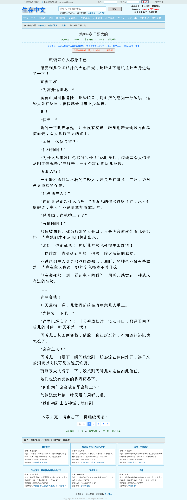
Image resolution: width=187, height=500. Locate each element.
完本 (51, 18)
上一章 (76, 39)
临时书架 (91, 13)
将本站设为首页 (32, 2)
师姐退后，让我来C (58, 25)
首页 (25, 18)
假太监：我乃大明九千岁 (93, 447)
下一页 (105, 424)
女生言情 (97, 18)
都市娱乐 (85, 18)
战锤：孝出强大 (141, 447)
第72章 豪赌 (85, 486)
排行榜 (42, 18)
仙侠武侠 (110, 18)
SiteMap (108, 494)
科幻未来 (60, 18)
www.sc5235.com (150, 9)
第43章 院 (132, 486)
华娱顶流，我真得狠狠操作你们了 (46, 470)
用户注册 (159, 2)
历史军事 (132, 18)
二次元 (120, 18)
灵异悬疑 (73, 18)
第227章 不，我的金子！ (137, 462)
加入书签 (65, 39)
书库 (33, 18)
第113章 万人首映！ (41, 462)
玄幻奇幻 (144, 18)
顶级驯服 (93, 470)
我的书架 (101, 13)
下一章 (101, 39)
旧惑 (141, 470)
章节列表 (89, 39)
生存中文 (33, 9)
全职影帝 (46, 447)
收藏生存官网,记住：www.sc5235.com (58, 2)
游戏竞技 (156, 18)
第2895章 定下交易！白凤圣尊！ (93, 462)
